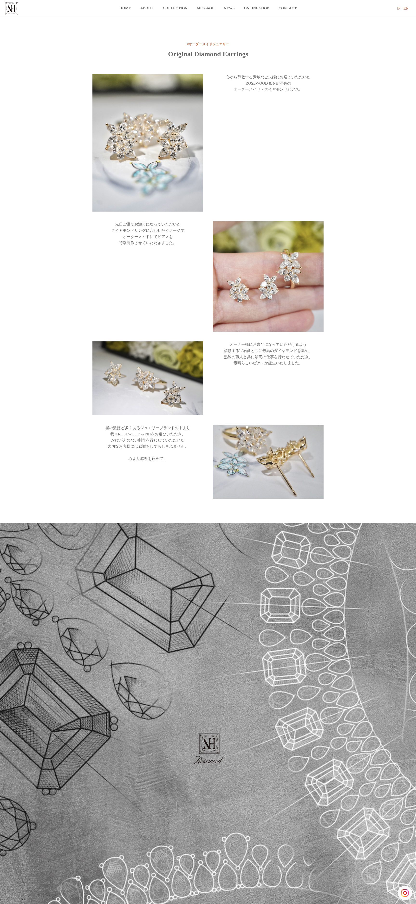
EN (406, 8)
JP (398, 8)
